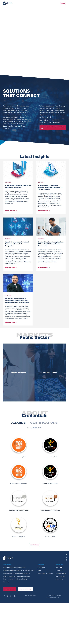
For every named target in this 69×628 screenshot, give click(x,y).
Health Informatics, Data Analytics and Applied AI (16, 573)
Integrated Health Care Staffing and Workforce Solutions (18, 570)
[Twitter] (8, 596)
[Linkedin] (12, 596)
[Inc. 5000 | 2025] (50, 527)
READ (10, 211)
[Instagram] (15, 596)
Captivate (6, 582)
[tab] (18, 423)
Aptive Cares (59, 579)
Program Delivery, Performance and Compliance (16, 576)
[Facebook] (4, 596)
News (39, 570)
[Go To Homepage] (7, 3)
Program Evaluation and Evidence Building (15, 579)
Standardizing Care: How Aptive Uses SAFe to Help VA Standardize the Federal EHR (51, 244)
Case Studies (41, 567)
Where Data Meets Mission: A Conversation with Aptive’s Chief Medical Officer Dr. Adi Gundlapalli (17, 300)
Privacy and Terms (30, 595)
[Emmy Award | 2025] (18, 527)
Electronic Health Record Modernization (14, 567)
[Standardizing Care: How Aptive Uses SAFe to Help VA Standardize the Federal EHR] (50, 227)
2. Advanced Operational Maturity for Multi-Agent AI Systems (18, 186)
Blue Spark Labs (60, 576)
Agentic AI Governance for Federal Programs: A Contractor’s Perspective (17, 244)
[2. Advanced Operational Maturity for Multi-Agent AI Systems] (18, 170)
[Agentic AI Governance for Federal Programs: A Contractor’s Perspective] (18, 227)
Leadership (59, 570)
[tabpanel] (34, 489)
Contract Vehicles (61, 573)
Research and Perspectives (45, 573)
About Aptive (59, 567)
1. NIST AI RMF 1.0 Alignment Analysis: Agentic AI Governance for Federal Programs (50, 187)
